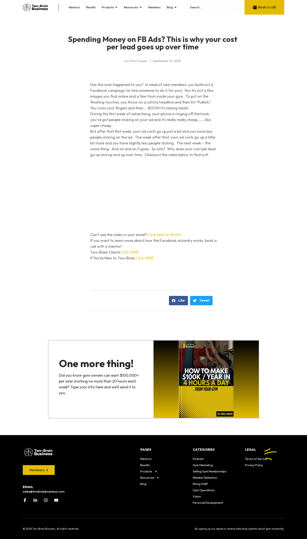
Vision (197, 496)
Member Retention (205, 478)
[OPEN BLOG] (175, 7)
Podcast (198, 459)
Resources (147, 478)
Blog (143, 484)
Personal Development (208, 503)
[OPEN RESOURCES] (140, 7)
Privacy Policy (254, 465)
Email (28, 487)
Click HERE (130, 252)
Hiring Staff (200, 484)
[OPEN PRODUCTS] (116, 7)
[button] (178, 300)
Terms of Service (256, 459)
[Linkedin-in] (35, 500)
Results (145, 465)
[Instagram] (46, 500)
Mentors (146, 459)
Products (146, 471)
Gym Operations (204, 490)
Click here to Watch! (165, 234)
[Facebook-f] (25, 500)
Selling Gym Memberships (209, 471)
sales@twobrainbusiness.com (44, 491)
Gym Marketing (203, 465)
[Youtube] (56, 500)
